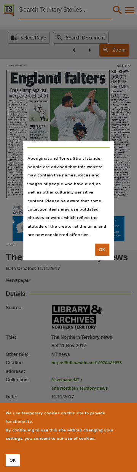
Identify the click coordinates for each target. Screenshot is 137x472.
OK (102, 249)
